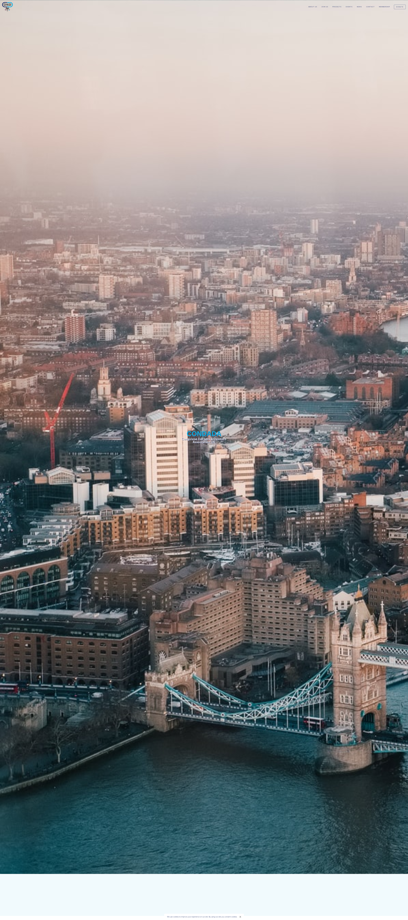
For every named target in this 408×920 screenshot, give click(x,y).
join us (325, 7)
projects (336, 7)
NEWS (359, 7)
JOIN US (204, 908)
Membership (384, 7)
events (349, 7)
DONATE (399, 7)
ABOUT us (312, 7)
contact (370, 7)
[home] (7, 7)
